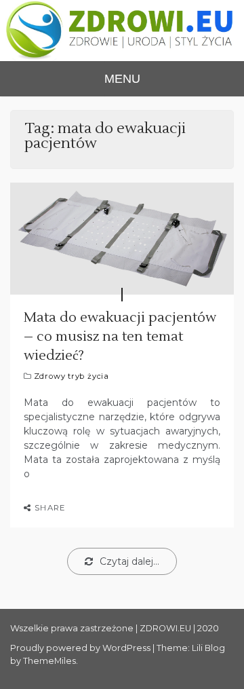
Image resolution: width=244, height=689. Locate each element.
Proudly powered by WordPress (81, 648)
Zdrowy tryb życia (71, 376)
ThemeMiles (49, 661)
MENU (122, 79)
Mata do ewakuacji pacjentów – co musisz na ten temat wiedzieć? (120, 337)
